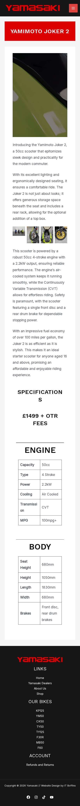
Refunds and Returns (40, 765)
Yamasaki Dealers (40, 683)
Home (40, 678)
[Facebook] (28, 797)
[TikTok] (44, 797)
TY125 (40, 732)
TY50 (40, 727)
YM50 (40, 716)
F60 (40, 748)
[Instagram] (36, 797)
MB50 (40, 742)
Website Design (50, 785)
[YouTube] (51, 797)
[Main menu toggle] (73, 8)
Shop (40, 694)
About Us (40, 688)
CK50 (40, 721)
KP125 (40, 710)
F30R (40, 737)
